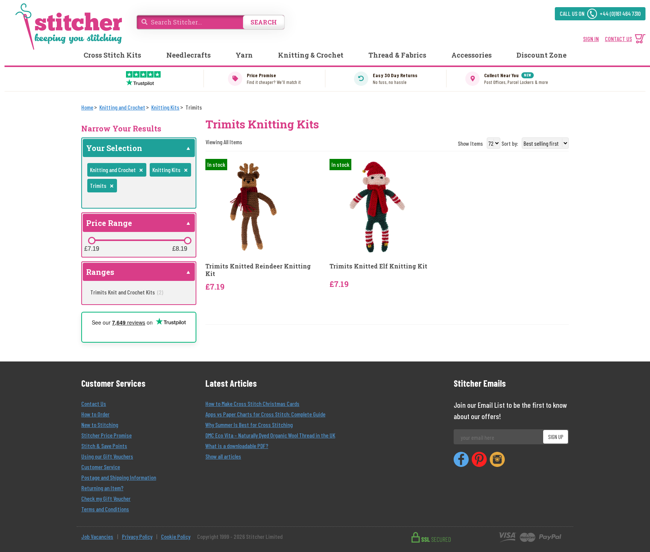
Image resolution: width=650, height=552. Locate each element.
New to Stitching (99, 424)
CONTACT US (618, 38)
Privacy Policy (137, 536)
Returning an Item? (102, 487)
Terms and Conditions (105, 508)
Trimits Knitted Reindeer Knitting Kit (258, 269)
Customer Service (100, 466)
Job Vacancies (97, 536)
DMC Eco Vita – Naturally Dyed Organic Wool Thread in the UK (270, 435)
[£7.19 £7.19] (92, 240)
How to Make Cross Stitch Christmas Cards (252, 403)
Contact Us (93, 403)
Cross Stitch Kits (112, 54)
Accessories (471, 54)
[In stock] (253, 206)
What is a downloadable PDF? (236, 445)
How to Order (95, 414)
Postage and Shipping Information (118, 477)
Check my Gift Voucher (106, 498)
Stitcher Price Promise (106, 435)
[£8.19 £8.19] (187, 240)
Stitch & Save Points (104, 445)
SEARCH (264, 22)
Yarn (244, 54)
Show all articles (223, 456)
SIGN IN (591, 38)
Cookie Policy (175, 536)
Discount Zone (541, 54)
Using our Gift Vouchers (107, 456)
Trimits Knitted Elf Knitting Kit (378, 266)
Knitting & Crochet (310, 54)
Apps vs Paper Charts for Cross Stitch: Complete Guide (265, 414)
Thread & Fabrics (397, 54)
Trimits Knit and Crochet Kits (126, 292)
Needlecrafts (188, 54)
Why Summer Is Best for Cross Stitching (249, 424)
